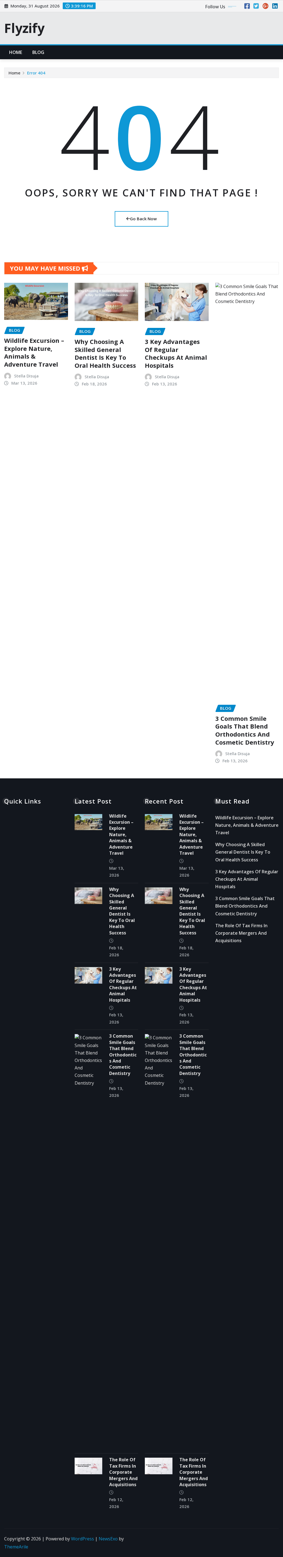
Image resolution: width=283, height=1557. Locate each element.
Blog (38, 52)
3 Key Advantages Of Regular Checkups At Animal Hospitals (176, 353)
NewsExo (108, 1539)
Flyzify (24, 28)
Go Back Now (143, 218)
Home (15, 52)
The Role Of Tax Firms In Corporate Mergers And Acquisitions (123, 1472)
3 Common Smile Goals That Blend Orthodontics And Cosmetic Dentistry (244, 730)
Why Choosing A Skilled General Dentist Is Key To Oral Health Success (105, 353)
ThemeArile (16, 1547)
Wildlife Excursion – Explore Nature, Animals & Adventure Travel (34, 352)
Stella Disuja (26, 376)
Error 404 (36, 73)
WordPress (82, 1539)
